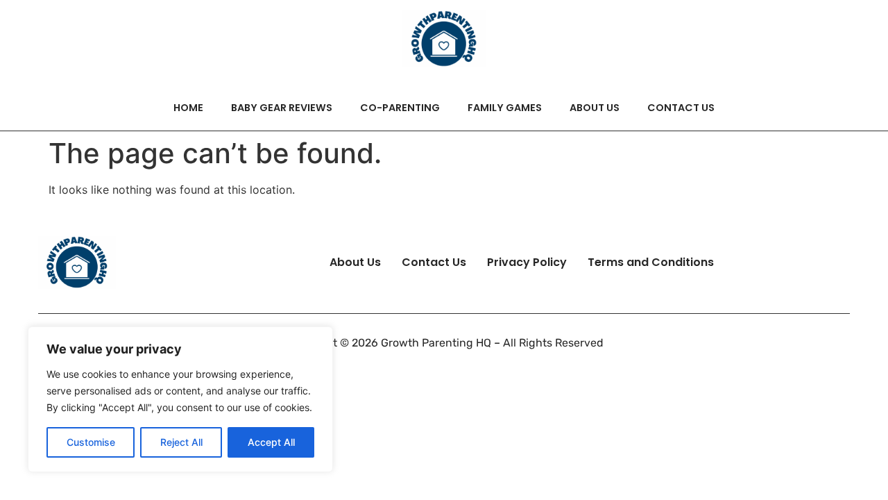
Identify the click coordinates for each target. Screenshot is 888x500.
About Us (595, 108)
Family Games (505, 108)
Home (188, 108)
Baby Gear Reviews (281, 108)
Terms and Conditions (651, 262)
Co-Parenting (400, 108)
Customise (91, 442)
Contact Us (681, 108)
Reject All (181, 442)
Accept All (271, 442)
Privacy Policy (527, 262)
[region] (180, 399)
